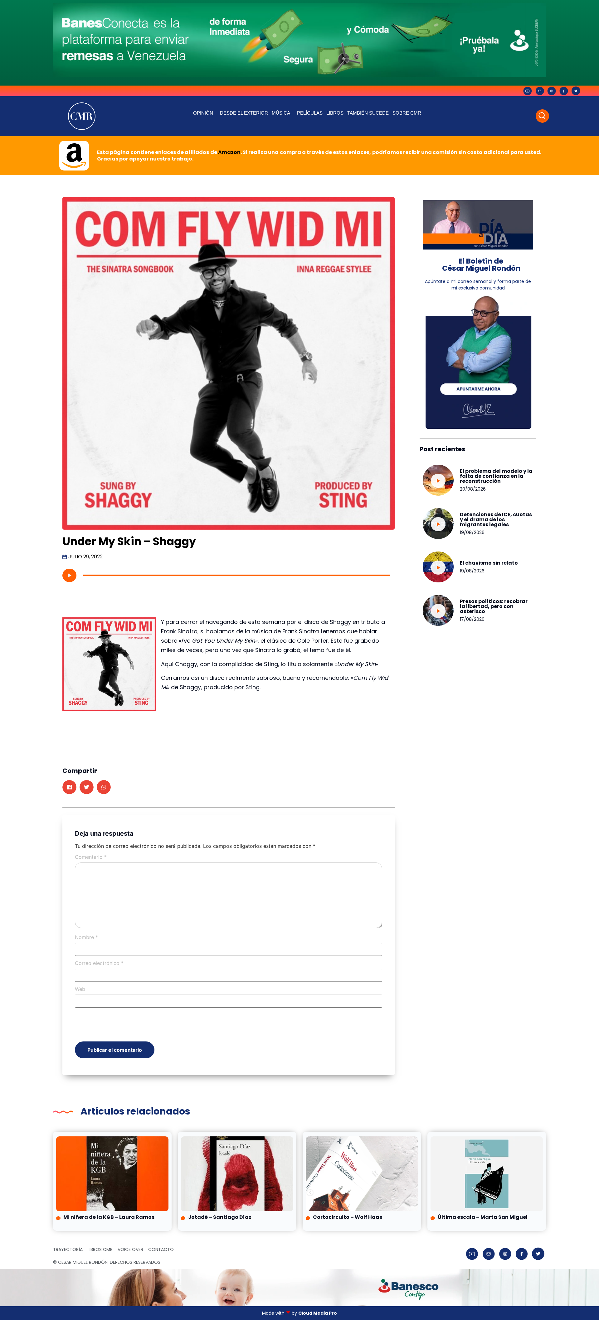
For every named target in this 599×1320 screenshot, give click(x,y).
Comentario (91, 856)
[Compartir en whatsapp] (104, 787)
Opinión (203, 113)
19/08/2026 (472, 532)
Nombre (86, 937)
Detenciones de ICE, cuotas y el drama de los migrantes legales (496, 519)
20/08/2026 (473, 489)
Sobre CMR (406, 113)
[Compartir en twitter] (87, 787)
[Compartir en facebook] (69, 787)
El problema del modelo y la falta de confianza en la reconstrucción (496, 476)
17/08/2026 (472, 619)
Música (281, 113)
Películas (310, 113)
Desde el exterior (244, 113)
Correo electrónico (99, 963)
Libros (334, 113)
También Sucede (368, 113)
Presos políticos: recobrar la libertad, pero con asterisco (494, 606)
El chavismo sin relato (489, 562)
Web (80, 988)
